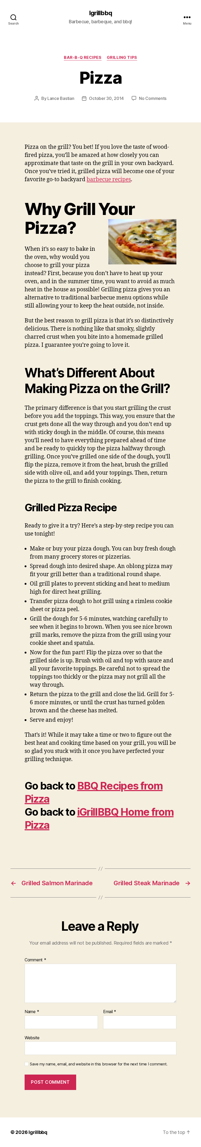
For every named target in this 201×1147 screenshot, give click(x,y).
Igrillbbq (100, 13)
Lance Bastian (60, 98)
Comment (35, 960)
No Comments (152, 98)
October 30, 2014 (106, 98)
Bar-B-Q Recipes (82, 57)
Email (109, 1011)
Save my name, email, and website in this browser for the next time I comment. (99, 1064)
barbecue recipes (109, 179)
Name (32, 1011)
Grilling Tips (122, 57)
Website (32, 1037)
